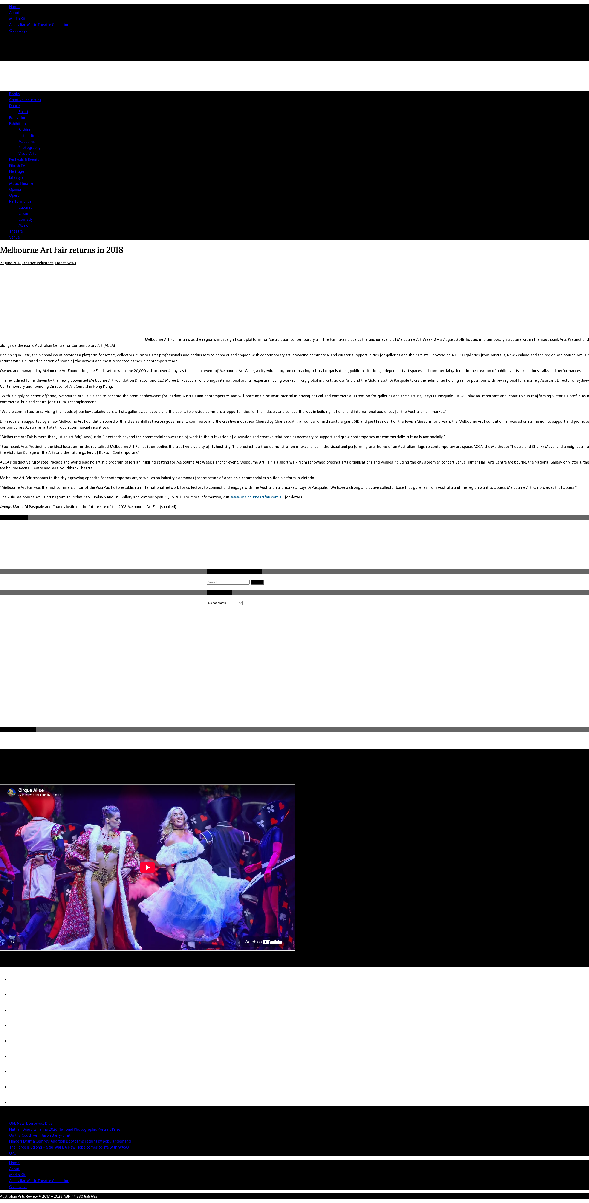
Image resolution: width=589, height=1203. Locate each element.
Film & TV (17, 165)
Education (17, 118)
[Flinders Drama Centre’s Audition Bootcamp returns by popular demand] (18, 1026)
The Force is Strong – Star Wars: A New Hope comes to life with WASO (69, 1147)
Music (23, 225)
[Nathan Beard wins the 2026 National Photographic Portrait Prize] (18, 995)
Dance (14, 106)
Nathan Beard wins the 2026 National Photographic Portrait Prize (64, 1129)
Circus (23, 213)
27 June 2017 (10, 263)
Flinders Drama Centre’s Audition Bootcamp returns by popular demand (70, 1141)
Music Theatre (21, 183)
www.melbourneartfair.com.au (257, 497)
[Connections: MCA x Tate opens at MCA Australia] (18, 1072)
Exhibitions (18, 124)
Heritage (16, 171)
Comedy (25, 219)
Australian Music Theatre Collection (39, 25)
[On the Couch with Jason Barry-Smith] (18, 1010)
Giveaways (18, 31)
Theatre (16, 231)
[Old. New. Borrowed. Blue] (18, 979)
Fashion (24, 130)
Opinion (15, 189)
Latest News (65, 263)
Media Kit (17, 19)
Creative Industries (25, 100)
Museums (26, 142)
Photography (29, 148)
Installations (28, 136)
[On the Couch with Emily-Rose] (18, 1087)
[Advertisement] (172, 691)
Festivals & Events (24, 159)
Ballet (23, 112)
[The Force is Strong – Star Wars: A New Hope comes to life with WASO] (18, 1041)
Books (14, 94)
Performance (20, 201)
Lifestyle (16, 177)
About (14, 13)
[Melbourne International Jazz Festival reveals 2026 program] (18, 1103)
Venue (14, 237)
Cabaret (25, 207)
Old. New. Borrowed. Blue (30, 1123)
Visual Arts (27, 153)
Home (14, 7)
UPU (12, 1153)
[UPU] (18, 1056)
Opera (14, 195)
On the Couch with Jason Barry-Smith (41, 1135)
